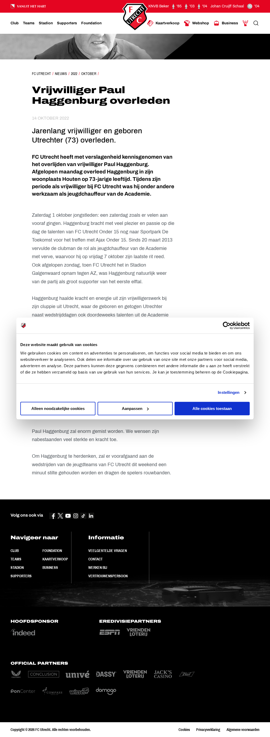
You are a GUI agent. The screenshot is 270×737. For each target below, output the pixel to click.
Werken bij (97, 567)
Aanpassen (132, 408)
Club (15, 550)
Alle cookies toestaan (212, 408)
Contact (95, 559)
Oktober (88, 73)
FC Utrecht (41, 73)
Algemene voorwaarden (242, 729)
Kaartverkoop (55, 559)
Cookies (184, 729)
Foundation (52, 550)
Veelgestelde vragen (107, 550)
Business (50, 567)
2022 (74, 73)
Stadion (17, 567)
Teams (16, 559)
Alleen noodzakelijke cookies (58, 408)
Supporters (21, 576)
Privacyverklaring (208, 729)
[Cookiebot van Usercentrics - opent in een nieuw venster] (227, 325)
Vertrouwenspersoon (108, 576)
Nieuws (61, 73)
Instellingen (228, 392)
